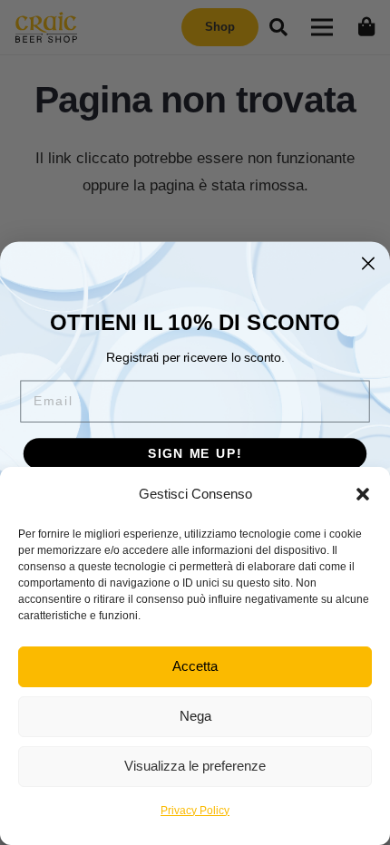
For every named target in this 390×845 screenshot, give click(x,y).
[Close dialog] (368, 263)
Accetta (195, 666)
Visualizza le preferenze (195, 765)
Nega (195, 716)
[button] (363, 494)
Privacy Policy (195, 810)
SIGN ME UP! (195, 454)
